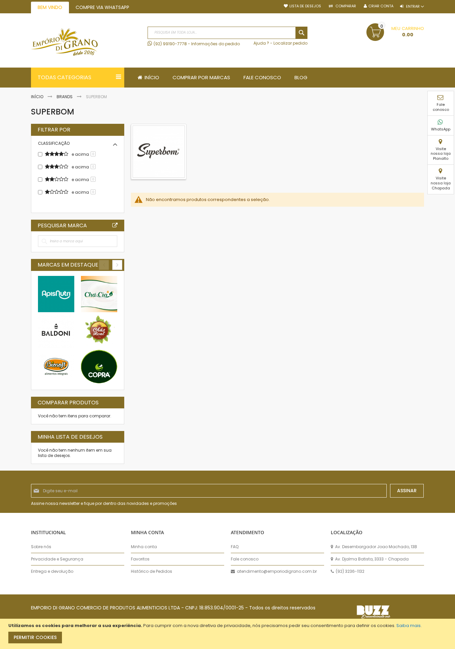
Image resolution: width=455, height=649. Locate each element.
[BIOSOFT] (56, 366)
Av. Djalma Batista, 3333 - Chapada (371, 559)
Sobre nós (41, 546)
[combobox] (227, 33)
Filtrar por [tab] (54, 129)
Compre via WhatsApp (102, 7)
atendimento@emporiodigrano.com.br (276, 571)
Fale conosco (441, 107)
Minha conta (144, 546)
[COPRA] (99, 366)
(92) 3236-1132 (349, 571)
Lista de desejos (305, 6)
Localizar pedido (290, 43)
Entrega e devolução (52, 571)
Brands (65, 97)
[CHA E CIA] (99, 294)
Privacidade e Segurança (57, 559)
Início (37, 97)
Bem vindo (50, 7)
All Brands (115, 225)
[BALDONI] (56, 330)
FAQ (234, 546)
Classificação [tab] (54, 143)
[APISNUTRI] (56, 294)
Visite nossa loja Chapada (441, 183)
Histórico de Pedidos (151, 571)
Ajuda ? (261, 43)
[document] (228, 634)
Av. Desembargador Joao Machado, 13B (375, 546)
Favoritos (140, 559)
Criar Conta (380, 6)
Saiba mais (408, 625)
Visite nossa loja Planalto (441, 153)
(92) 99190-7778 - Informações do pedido (197, 44)
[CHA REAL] (99, 330)
